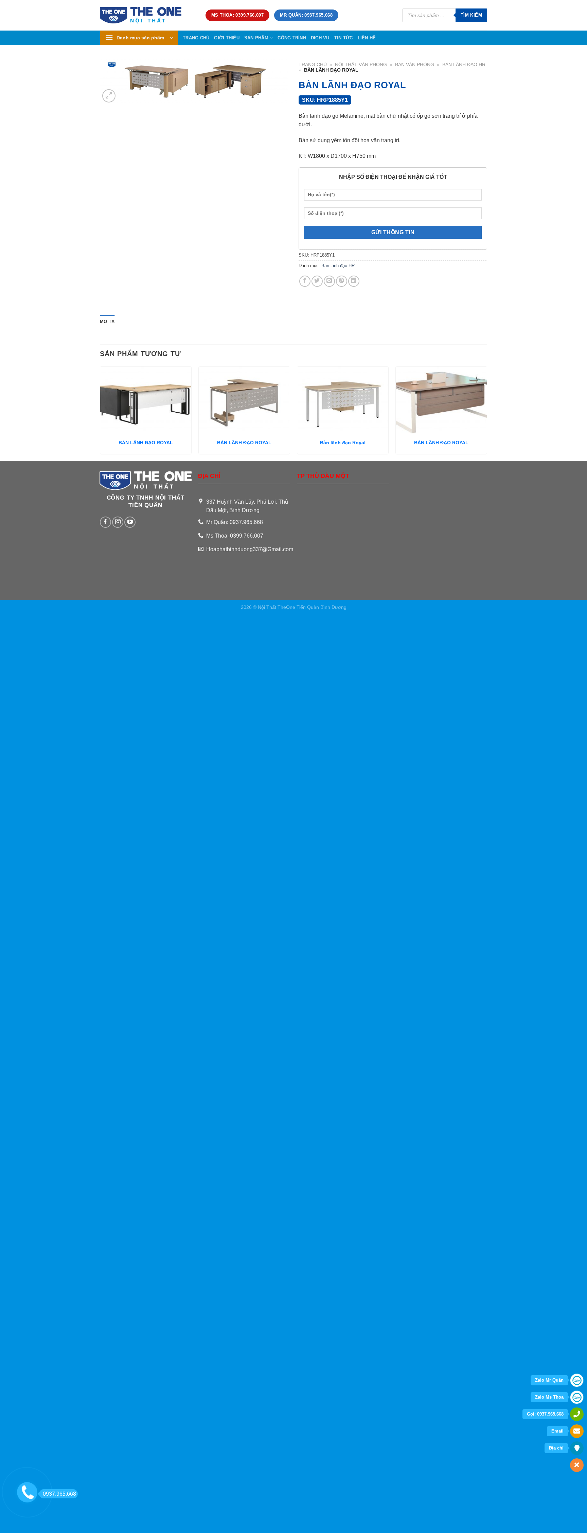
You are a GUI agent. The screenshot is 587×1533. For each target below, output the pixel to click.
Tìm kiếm (471, 15)
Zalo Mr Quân (549, 1380)
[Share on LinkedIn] (353, 281)
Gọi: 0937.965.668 (545, 1414)
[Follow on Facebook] (105, 522)
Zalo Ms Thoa (549, 1397)
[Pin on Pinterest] (341, 281)
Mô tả (107, 321)
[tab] (107, 322)
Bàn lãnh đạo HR (463, 64)
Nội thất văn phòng (361, 64)
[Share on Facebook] (304, 281)
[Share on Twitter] (317, 281)
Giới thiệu (226, 37)
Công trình (292, 37)
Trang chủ (196, 37)
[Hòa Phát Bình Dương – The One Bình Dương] (147, 15)
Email (557, 1431)
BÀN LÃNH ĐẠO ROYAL (146, 442)
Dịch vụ (320, 37)
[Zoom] (108, 95)
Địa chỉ (556, 1448)
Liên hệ (367, 37)
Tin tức (343, 37)
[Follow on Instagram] (117, 522)
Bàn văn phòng (414, 64)
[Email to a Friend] (329, 281)
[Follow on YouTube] (130, 522)
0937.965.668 (59, 1494)
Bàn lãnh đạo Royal (343, 442)
